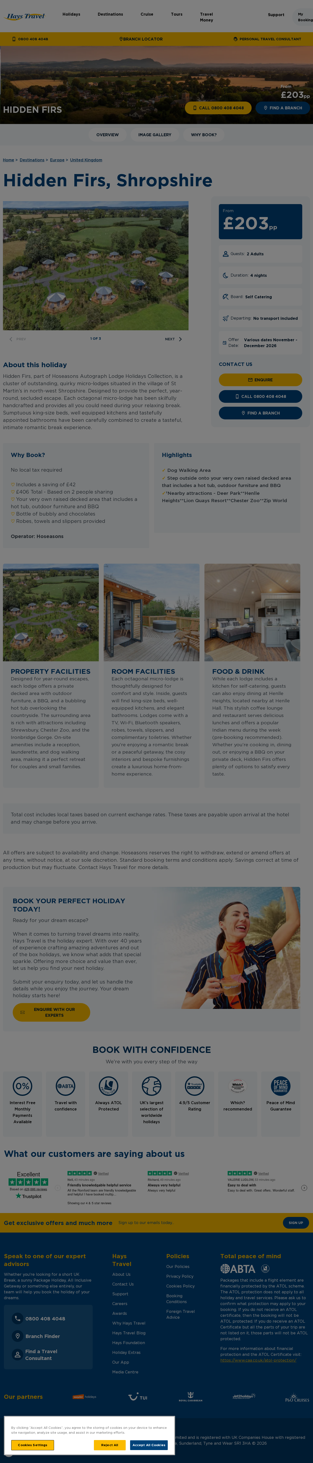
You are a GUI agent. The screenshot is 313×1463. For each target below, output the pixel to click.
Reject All (109, 1445)
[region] (89, 1435)
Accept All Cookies (149, 1445)
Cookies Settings (32, 1445)
